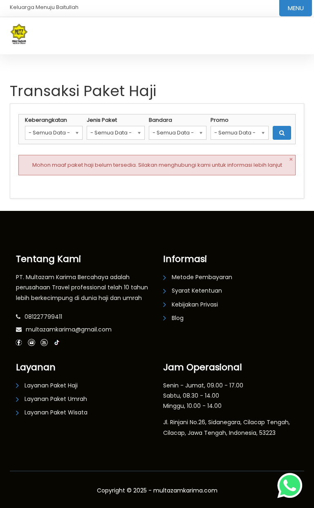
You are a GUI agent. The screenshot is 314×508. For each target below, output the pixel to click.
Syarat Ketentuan (197, 290)
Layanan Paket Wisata (56, 412)
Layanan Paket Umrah (56, 399)
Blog (178, 318)
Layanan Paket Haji (51, 385)
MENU (296, 8)
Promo (220, 120)
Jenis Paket (102, 120)
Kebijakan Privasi (195, 304)
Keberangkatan (46, 120)
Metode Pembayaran (202, 277)
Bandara (160, 120)
